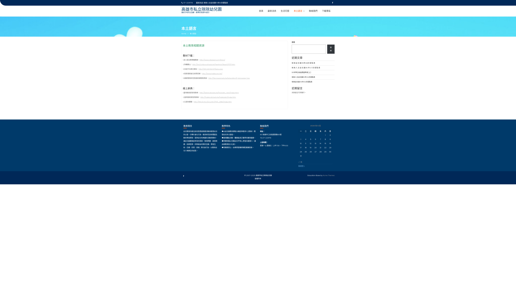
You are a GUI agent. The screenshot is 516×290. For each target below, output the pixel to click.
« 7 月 (300, 162)
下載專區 (326, 10)
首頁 (261, 10)
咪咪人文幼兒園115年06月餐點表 (303, 77)
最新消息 (272, 10)
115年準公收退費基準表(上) (301, 72)
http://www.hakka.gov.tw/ (212, 74)
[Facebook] (332, 3)
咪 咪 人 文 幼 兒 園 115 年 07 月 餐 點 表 (306, 68)
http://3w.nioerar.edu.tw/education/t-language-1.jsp (229, 78)
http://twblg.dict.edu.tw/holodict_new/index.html (219, 93)
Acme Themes (329, 175)
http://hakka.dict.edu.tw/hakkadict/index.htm (218, 97)
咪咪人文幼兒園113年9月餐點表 (216, 2)
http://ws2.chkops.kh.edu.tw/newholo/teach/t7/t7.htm (213, 64)
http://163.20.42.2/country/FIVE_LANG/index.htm (213, 102)
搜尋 (293, 42)
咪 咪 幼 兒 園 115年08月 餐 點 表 (303, 63)
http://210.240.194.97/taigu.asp (211, 69)
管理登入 (301, 166)
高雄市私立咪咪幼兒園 (201, 9)
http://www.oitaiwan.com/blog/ (212, 60)
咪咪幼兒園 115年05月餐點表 (302, 82)
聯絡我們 (313, 10)
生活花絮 (285, 10)
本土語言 (298, 10)
